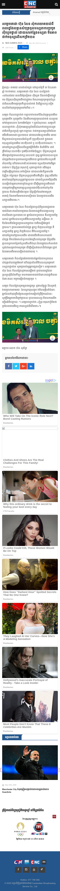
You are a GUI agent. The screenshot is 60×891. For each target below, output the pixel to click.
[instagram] (26, 870)
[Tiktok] (42, 870)
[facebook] (18, 870)
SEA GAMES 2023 (13, 43)
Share (25, 47)
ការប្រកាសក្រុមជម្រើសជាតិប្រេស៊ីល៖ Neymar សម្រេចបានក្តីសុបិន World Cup (27, 787)
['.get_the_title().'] (30, 760)
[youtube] (34, 870)
